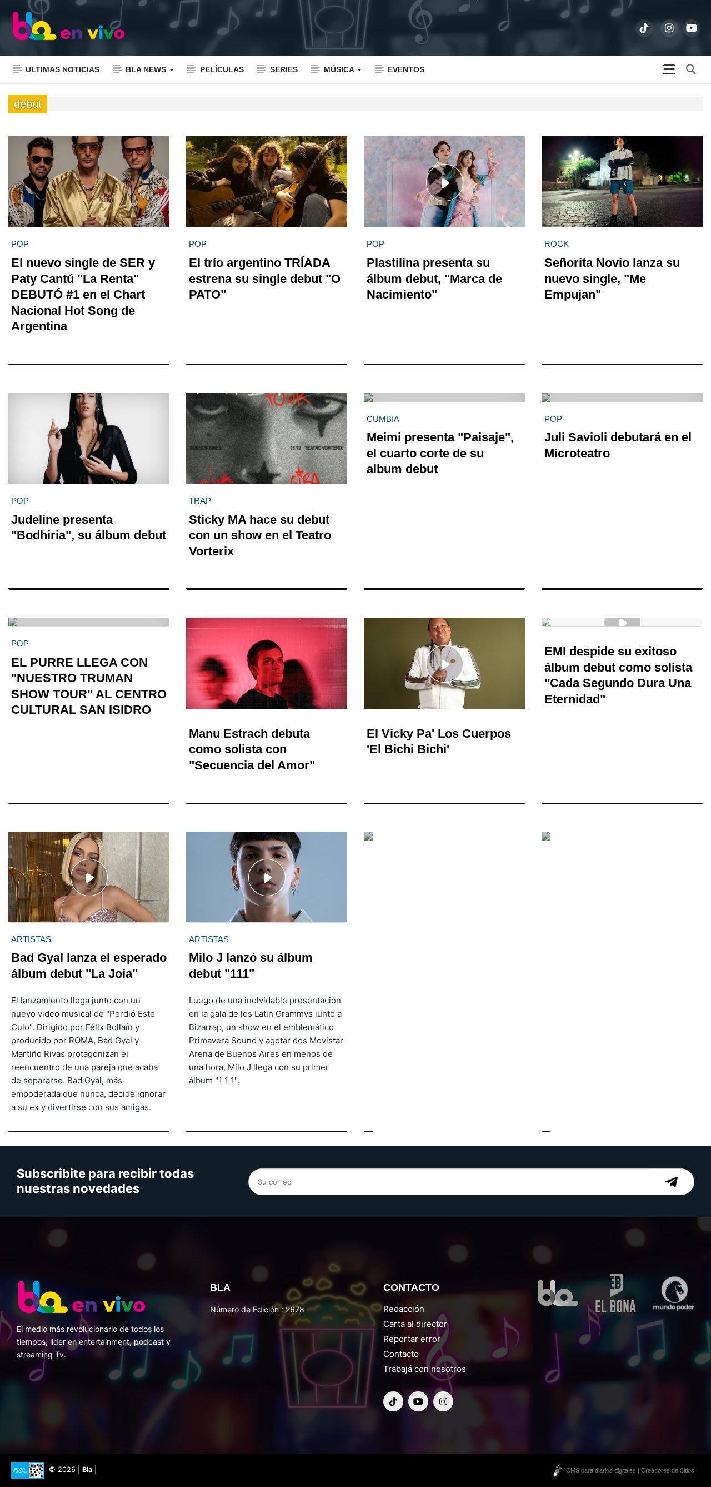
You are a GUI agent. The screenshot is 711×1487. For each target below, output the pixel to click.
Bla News (147, 69)
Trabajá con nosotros (424, 1369)
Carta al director (415, 1324)
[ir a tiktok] (644, 28)
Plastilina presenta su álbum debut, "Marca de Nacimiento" (434, 278)
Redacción (403, 1309)
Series (284, 69)
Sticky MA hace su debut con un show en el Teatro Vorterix (260, 535)
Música (340, 69)
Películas (222, 69)
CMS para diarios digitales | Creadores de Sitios (630, 1470)
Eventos (406, 69)
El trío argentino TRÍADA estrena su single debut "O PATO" (265, 278)
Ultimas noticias (62, 69)
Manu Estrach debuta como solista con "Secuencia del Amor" (252, 749)
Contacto (401, 1354)
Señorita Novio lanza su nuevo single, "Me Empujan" (612, 278)
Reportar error (411, 1339)
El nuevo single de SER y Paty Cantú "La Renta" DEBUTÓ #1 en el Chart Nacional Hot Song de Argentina (83, 294)
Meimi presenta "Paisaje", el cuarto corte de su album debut (440, 453)
